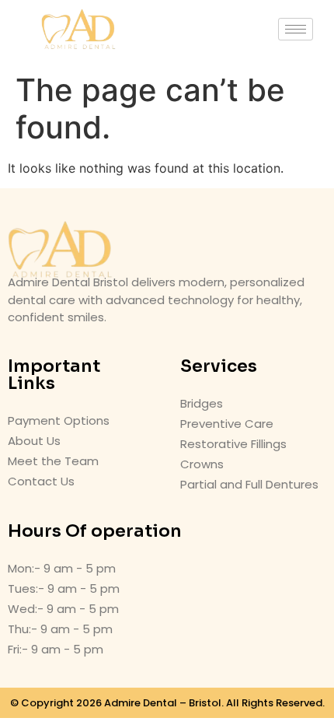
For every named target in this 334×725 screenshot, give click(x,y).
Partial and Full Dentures (249, 484)
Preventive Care (226, 423)
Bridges (201, 403)
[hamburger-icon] (295, 29)
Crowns (202, 464)
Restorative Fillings (233, 444)
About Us (34, 441)
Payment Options (59, 420)
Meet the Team (53, 461)
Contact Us (41, 481)
